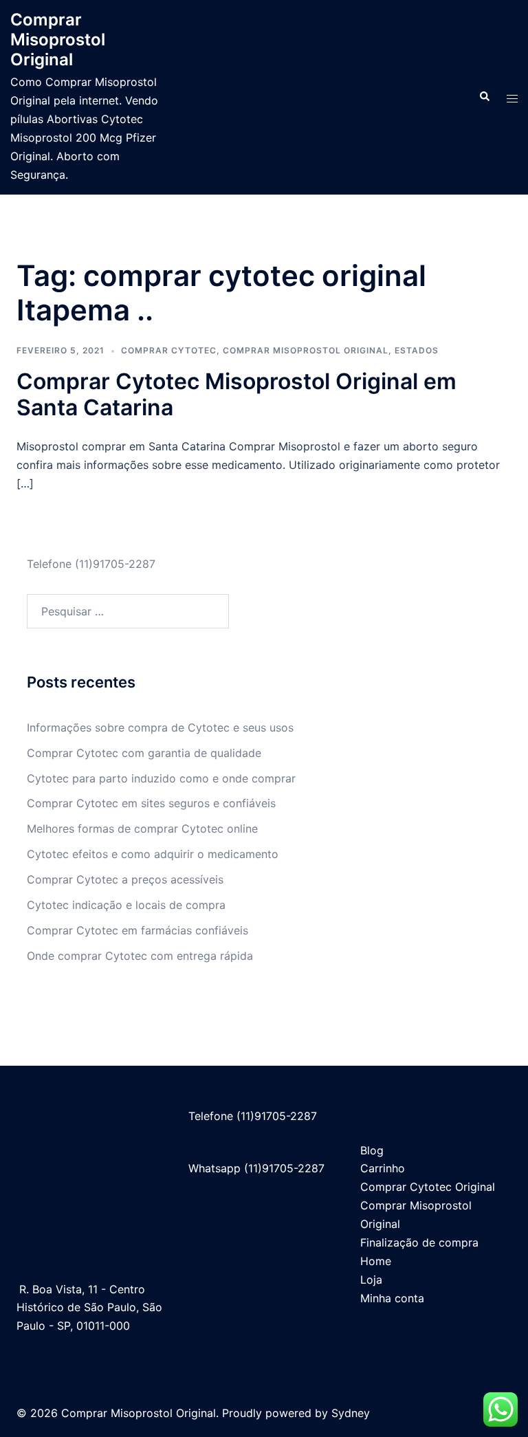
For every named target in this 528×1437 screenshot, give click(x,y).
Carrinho (382, 1168)
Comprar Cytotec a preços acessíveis (125, 879)
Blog (372, 1150)
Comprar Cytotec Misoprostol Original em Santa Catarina (236, 394)
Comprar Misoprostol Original (57, 39)
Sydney (350, 1413)
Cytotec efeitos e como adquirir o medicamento (152, 854)
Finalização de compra (419, 1242)
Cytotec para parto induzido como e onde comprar (161, 778)
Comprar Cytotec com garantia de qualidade (144, 753)
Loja (371, 1279)
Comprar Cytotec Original (427, 1187)
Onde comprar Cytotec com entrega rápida (140, 956)
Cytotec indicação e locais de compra (126, 905)
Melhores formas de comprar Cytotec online (142, 828)
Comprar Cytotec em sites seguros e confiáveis (151, 803)
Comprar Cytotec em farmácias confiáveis (137, 930)
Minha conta (392, 1298)
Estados (417, 350)
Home (375, 1261)
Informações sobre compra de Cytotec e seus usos (160, 727)
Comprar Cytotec (169, 350)
